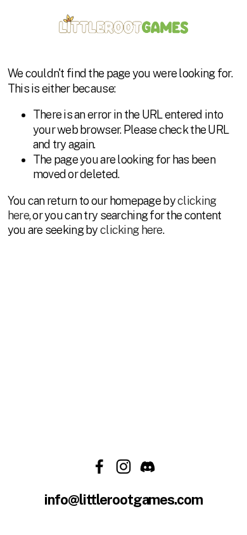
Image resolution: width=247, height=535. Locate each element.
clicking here (131, 229)
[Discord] (147, 466)
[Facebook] (99, 466)
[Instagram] (123, 466)
